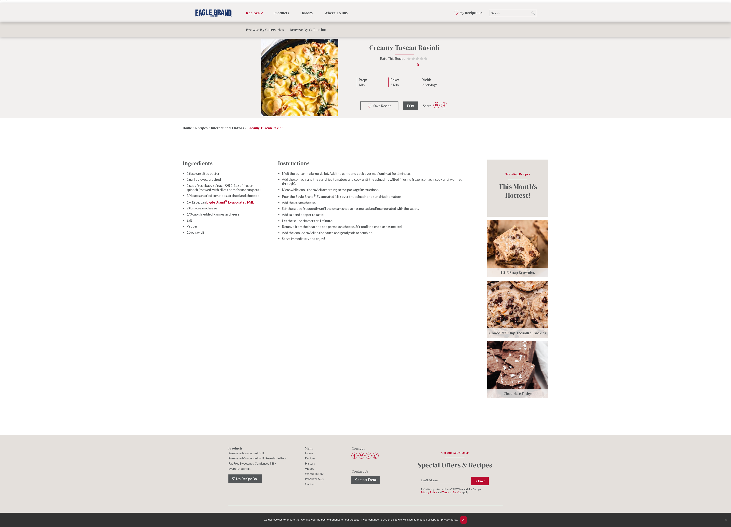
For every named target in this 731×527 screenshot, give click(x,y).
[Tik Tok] (376, 456)
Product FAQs (314, 478)
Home (309, 453)
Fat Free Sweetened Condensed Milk (252, 463)
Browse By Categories (265, 29)
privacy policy (449, 519)
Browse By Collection (308, 29)
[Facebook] (354, 456)
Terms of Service (451, 492)
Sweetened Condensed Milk (246, 453)
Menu (309, 448)
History (306, 13)
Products (281, 13)
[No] (726, 522)
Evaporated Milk (239, 468)
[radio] (409, 59)
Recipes (253, 13)
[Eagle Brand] (214, 12)
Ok (463, 519)
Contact (310, 483)
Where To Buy (336, 13)
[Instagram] (369, 456)
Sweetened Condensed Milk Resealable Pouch (258, 458)
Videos (309, 468)
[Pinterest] (361, 456)
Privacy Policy (429, 492)
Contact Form (365, 479)
